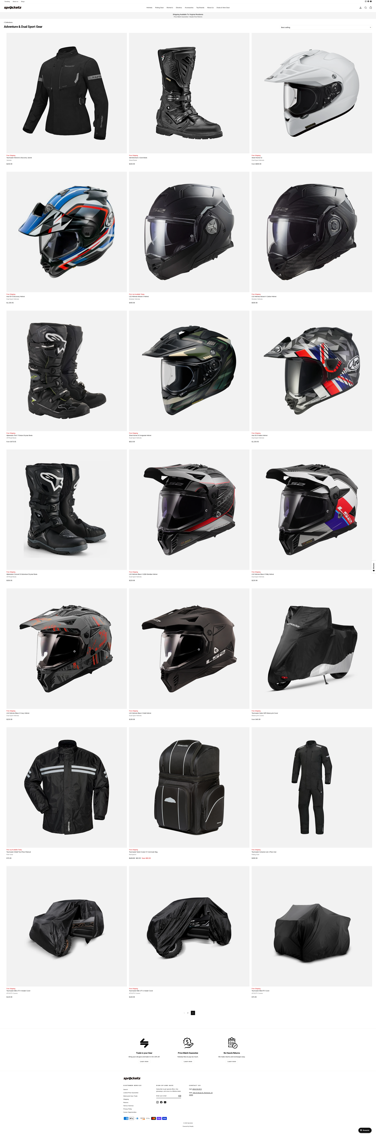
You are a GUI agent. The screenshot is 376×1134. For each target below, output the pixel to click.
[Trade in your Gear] (144, 1043)
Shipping (126, 1099)
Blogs (23, 1)
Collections (9, 22)
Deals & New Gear (223, 7)
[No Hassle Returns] (232, 1043)
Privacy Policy (127, 1109)
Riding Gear (159, 7)
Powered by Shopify (188, 1126)
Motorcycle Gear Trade (130, 1096)
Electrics (179, 7)
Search (125, 1089)
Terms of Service (128, 1105)
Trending (7, 1)
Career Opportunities (129, 1112)
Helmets (149, 7)
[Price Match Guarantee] (188, 1043)
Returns (125, 1102)
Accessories (189, 7)
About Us (210, 7)
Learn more (144, 1061)
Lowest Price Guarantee (130, 1092)
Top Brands (200, 7)
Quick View (66, 151)
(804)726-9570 (197, 1089)
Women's (170, 7)
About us (15, 1)
